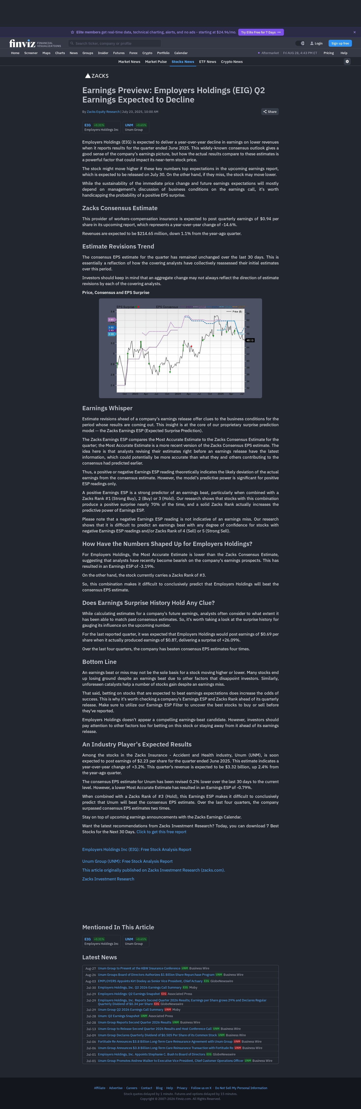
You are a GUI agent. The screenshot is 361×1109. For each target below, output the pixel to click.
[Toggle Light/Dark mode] (300, 43)
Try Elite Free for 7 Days (258, 32)
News (74, 53)
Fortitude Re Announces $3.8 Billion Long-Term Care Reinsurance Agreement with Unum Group (165, 1041)
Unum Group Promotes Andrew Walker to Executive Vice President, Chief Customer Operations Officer (170, 1061)
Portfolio (163, 53)
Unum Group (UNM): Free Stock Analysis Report (127, 861)
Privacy (182, 1088)
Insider (103, 53)
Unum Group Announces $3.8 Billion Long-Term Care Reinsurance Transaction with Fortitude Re (165, 1048)
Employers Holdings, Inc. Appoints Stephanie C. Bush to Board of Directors (151, 1054)
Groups (88, 53)
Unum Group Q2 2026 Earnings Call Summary (130, 1009)
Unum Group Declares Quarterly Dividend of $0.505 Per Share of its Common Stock (157, 1035)
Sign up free (340, 43)
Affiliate (99, 1088)
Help (344, 53)
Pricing (329, 53)
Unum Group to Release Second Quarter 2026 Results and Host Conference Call (155, 1029)
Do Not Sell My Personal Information (241, 1088)
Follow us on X (201, 1088)
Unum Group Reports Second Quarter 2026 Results (134, 1022)
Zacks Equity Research (103, 112)
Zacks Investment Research (108, 879)
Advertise (116, 1088)
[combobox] (114, 43)
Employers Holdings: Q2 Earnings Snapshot (129, 994)
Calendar (181, 53)
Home (15, 53)
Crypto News (232, 61)
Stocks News (183, 61)
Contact (146, 1088)
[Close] (354, 32)
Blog (159, 1088)
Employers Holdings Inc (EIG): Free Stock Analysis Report (136, 849)
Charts (60, 53)
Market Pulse (156, 61)
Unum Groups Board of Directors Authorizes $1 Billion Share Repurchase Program (156, 975)
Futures (119, 53)
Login (319, 43)
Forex (133, 53)
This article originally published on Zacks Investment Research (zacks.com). (153, 870)
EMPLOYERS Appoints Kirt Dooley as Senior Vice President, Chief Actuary (150, 981)
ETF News (207, 61)
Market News (129, 61)
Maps (46, 53)
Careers (131, 1088)
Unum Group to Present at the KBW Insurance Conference (139, 968)
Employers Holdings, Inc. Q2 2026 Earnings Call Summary (139, 987)
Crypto (147, 53)
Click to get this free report (161, 831)
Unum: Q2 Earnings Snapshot (118, 1016)
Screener (31, 53)
